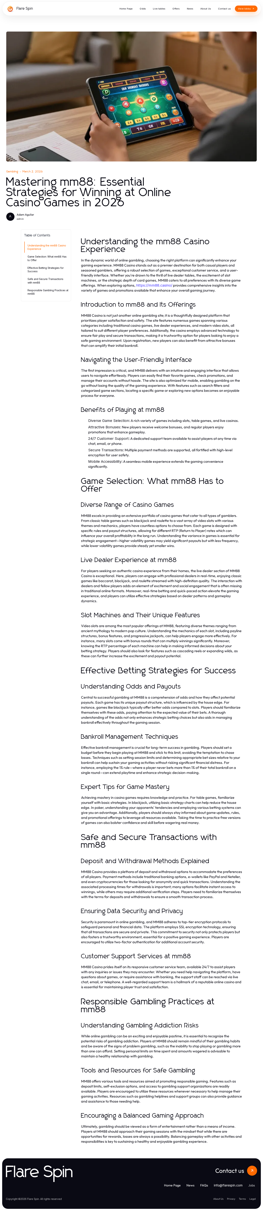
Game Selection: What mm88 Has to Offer (47, 258)
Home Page (172, 1185)
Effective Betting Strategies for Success (46, 269)
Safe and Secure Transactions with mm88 (45, 280)
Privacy (231, 1198)
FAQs (204, 1185)
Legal (252, 1198)
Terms (242, 1198)
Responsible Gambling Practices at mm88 (48, 292)
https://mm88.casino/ (154, 285)
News (190, 1185)
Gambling (12, 171)
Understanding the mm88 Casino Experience (47, 247)
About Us (218, 1198)
